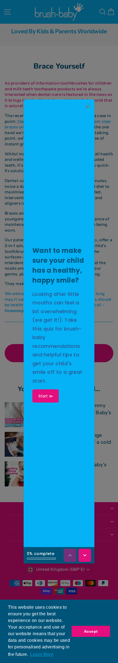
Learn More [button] (42, 654)
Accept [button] (91, 631)
